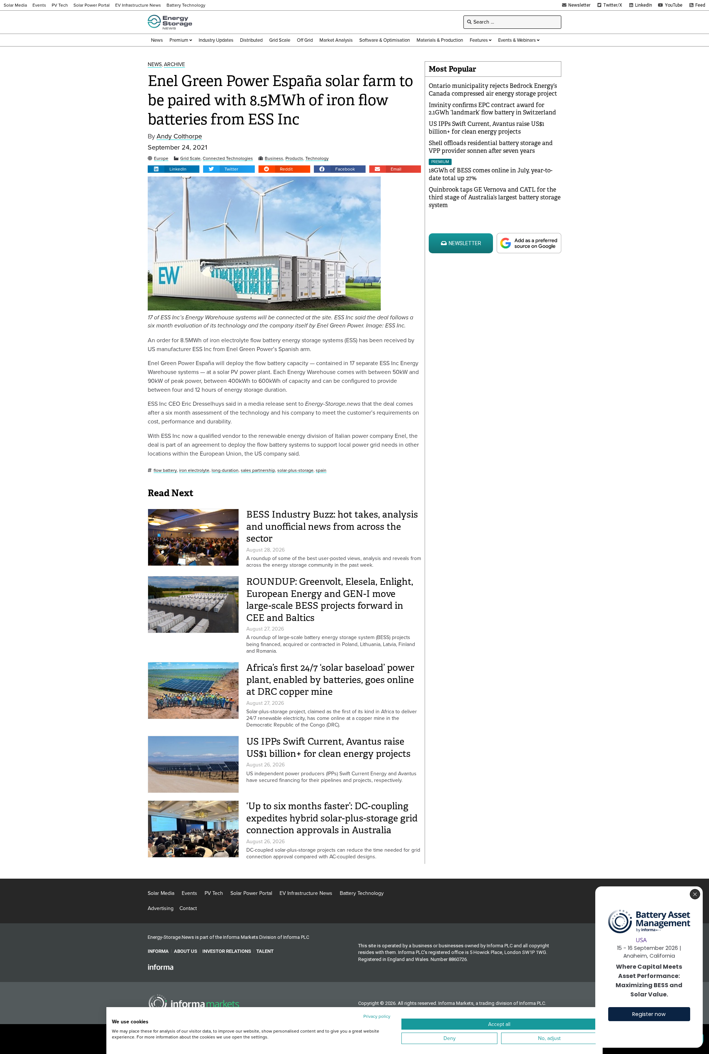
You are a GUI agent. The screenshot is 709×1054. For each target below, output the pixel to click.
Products (294, 158)
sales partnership (258, 470)
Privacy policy (376, 1016)
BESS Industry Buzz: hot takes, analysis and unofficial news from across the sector (332, 526)
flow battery (165, 470)
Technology (317, 158)
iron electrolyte (194, 470)
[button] (173, 169)
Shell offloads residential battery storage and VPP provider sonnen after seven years (491, 147)
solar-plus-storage (295, 470)
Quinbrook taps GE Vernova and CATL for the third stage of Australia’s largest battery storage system (495, 197)
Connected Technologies (228, 158)
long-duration (225, 470)
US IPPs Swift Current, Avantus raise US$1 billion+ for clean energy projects (328, 747)
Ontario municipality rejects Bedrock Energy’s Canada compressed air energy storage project (493, 89)
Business (274, 158)
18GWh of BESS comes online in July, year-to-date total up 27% (490, 174)
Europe (161, 158)
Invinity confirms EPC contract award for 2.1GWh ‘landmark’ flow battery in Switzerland (492, 109)
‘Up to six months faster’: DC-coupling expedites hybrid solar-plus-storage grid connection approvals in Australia (332, 818)
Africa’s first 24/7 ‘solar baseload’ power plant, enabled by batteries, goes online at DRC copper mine (330, 679)
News (155, 65)
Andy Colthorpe (179, 136)
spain (321, 470)
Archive (174, 65)
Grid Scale (190, 158)
